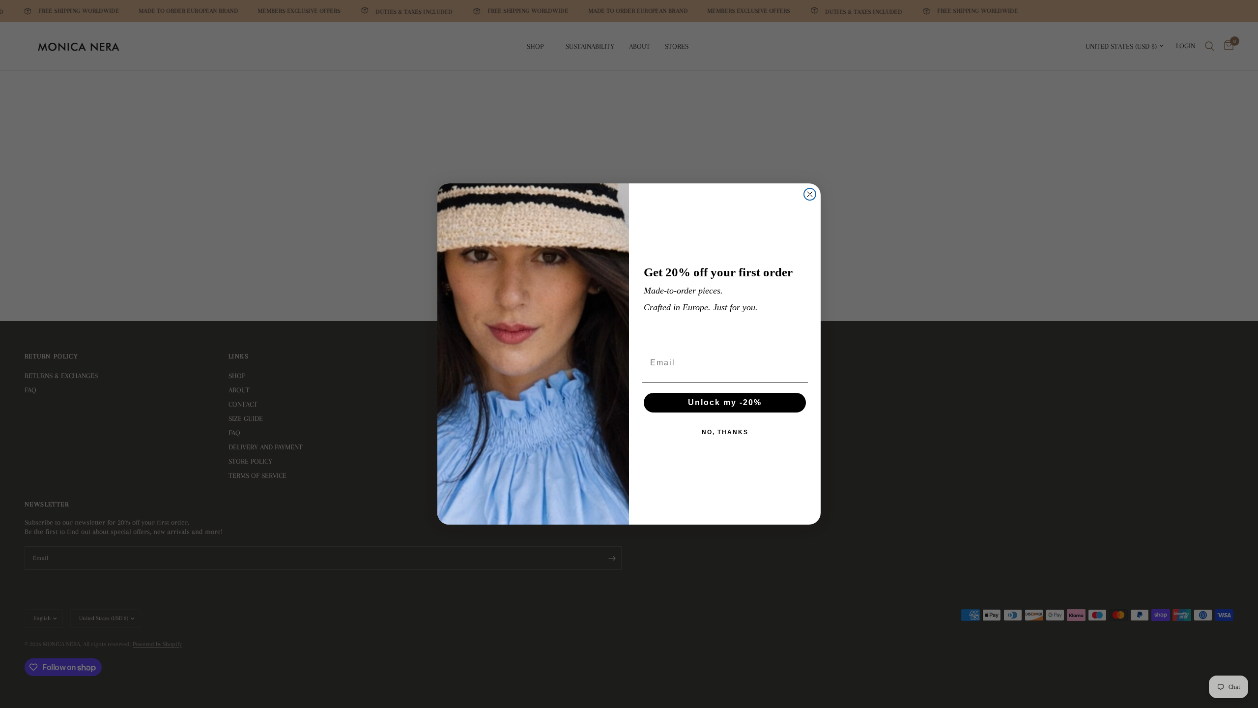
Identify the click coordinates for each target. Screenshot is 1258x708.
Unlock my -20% (725, 402)
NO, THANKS (725, 432)
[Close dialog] (810, 194)
